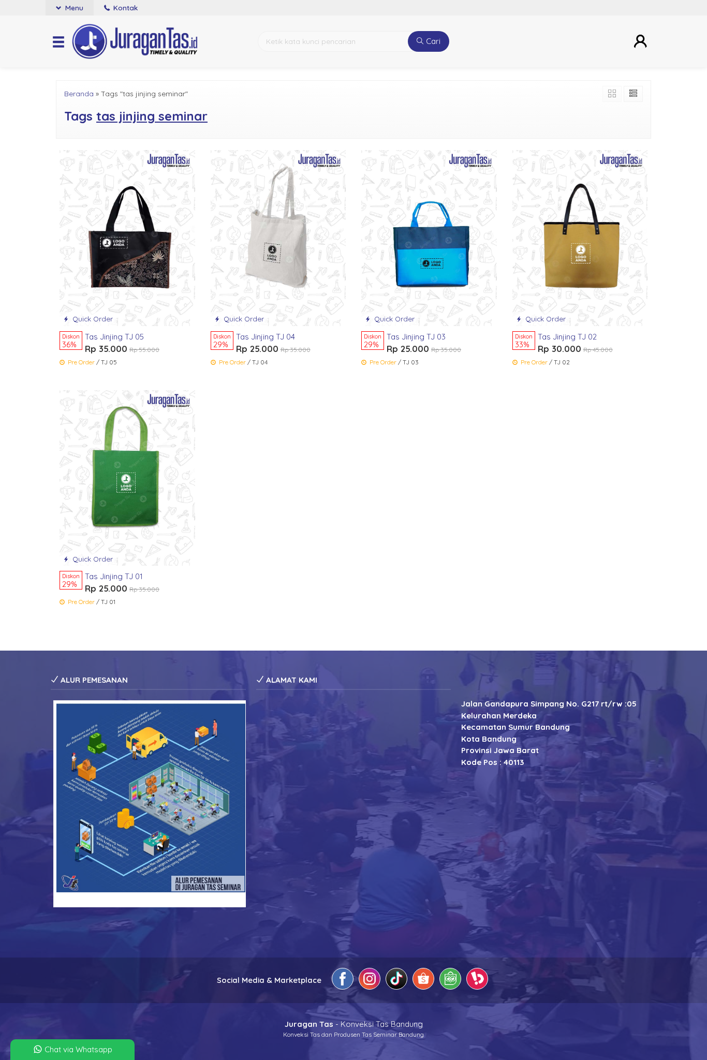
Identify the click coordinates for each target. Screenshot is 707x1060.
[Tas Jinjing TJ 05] (127, 237)
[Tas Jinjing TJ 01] (127, 477)
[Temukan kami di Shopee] (423, 980)
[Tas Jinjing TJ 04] (278, 237)
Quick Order (91, 318)
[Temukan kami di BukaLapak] (477, 980)
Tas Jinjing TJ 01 (114, 576)
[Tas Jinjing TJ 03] (429, 237)
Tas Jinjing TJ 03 (416, 337)
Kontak (124, 7)
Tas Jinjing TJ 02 (567, 337)
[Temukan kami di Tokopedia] (450, 980)
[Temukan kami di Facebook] (343, 980)
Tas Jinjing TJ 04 (265, 337)
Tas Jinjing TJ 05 (114, 337)
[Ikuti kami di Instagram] (369, 980)
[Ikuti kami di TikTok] (396, 980)
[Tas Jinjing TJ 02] (580, 237)
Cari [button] (432, 41)
